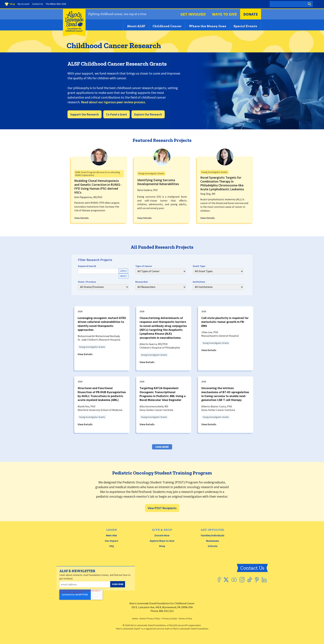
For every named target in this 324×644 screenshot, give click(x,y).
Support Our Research (84, 114)
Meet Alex (111, 535)
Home (135, 618)
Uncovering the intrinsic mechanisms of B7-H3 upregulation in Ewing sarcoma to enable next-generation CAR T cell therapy (225, 394)
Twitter (226, 579)
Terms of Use (185, 618)
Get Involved (193, 14)
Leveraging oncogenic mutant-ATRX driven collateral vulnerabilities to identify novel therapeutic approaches (102, 324)
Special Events (245, 26)
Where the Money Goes (207, 26)
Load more (162, 446)
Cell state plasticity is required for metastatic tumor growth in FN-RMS (225, 322)
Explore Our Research (148, 114)
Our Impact (111, 540)
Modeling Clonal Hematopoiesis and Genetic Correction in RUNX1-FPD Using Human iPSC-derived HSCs (98, 186)
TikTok (249, 579)
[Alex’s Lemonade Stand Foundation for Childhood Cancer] (74, 35)
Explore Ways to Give (162, 540)
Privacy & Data (169, 618)
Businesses (212, 540)
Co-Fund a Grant (116, 114)
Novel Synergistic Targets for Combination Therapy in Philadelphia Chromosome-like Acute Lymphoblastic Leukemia (222, 183)
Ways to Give (224, 14)
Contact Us (252, 568)
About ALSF (136, 26)
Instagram (242, 579)
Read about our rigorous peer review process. (113, 102)
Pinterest (257, 579)
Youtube (234, 579)
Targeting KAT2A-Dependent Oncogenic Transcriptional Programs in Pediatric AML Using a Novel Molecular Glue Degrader (163, 394)
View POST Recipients (162, 508)
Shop (162, 546)
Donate (250, 14)
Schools (212, 546)
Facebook (219, 579)
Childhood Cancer (167, 26)
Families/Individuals (212, 535)
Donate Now (162, 535)
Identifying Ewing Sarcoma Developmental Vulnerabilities (158, 182)
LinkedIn (264, 579)
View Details (81, 218)
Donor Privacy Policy (150, 618)
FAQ (111, 546)
